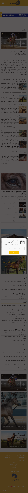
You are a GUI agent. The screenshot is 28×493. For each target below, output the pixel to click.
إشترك (14, 252)
